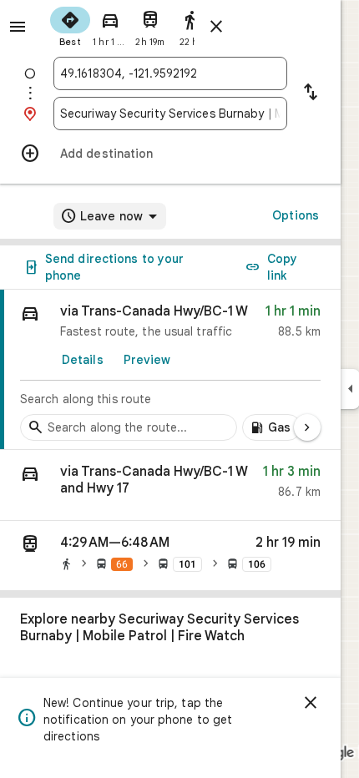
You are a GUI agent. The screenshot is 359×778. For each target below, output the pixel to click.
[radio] (70, 25)
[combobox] (170, 73)
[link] (170, 370)
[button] (170, 485)
